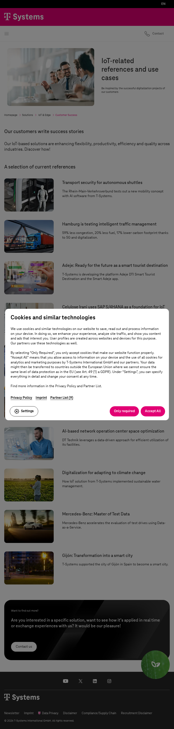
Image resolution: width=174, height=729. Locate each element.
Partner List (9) (61, 397)
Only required (124, 411)
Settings (27, 411)
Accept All (153, 411)
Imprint (41, 397)
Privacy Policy (21, 397)
